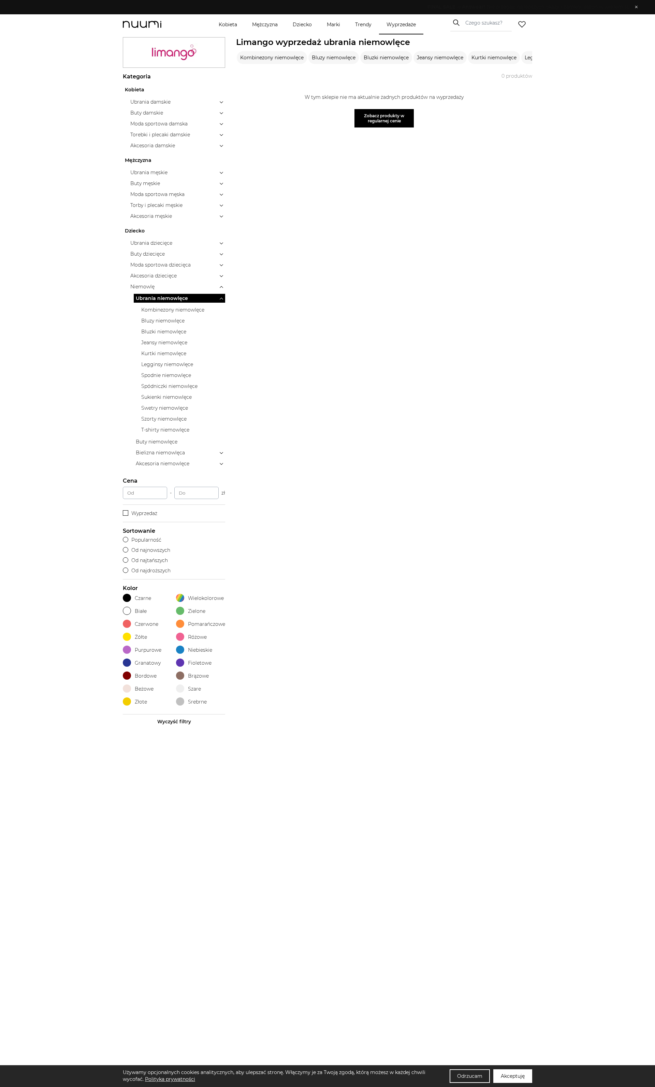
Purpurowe (148, 650)
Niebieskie (200, 650)
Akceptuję (513, 1076)
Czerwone (146, 624)
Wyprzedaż (144, 513)
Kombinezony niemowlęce (272, 58)
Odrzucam (469, 1076)
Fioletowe (200, 663)
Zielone (196, 611)
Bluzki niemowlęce (386, 58)
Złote (141, 702)
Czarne (143, 598)
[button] (322, 7)
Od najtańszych (149, 560)
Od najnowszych (150, 550)
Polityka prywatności (170, 1079)
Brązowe (198, 676)
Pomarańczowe (206, 624)
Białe (141, 611)
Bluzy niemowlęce (333, 58)
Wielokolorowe (206, 598)
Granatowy (148, 663)
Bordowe (146, 676)
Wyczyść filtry (174, 721)
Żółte (141, 637)
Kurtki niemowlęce (493, 58)
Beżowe (144, 689)
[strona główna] (153, 24)
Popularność (146, 540)
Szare (194, 689)
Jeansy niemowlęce (440, 58)
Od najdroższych (151, 571)
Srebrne (197, 702)
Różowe (197, 637)
